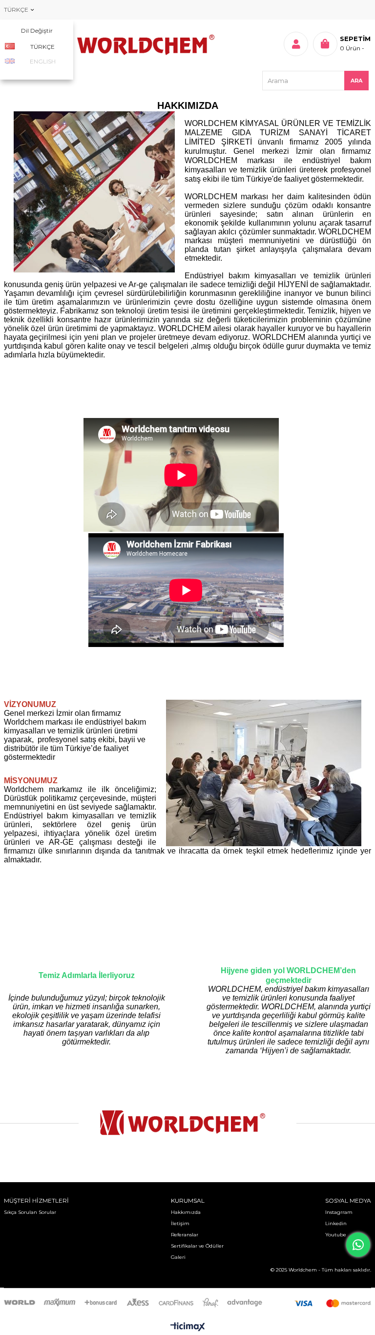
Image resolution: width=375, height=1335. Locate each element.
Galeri (178, 1257)
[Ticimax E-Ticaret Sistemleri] (187, 1327)
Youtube (335, 1234)
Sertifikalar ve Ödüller (197, 1246)
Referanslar (184, 1234)
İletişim (180, 1223)
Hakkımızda (186, 1212)
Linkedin (336, 1223)
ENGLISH (43, 61)
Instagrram (339, 1212)
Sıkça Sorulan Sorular (30, 1212)
